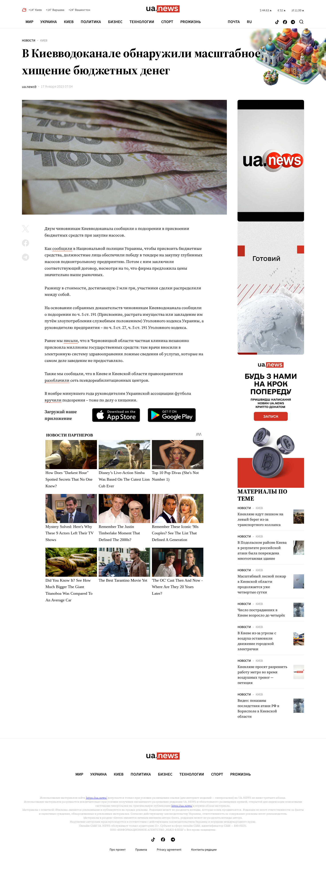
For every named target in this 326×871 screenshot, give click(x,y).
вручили (53, 400)
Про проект (118, 849)
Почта (234, 22)
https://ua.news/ (96, 798)
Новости (28, 40)
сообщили (62, 248)
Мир (29, 22)
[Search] (301, 21)
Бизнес (115, 22)
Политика (91, 22)
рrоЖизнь (190, 22)
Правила (141, 849)
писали (71, 340)
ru (249, 22)
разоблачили (57, 380)
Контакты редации (204, 849)
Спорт (167, 22)
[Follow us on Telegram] (293, 22)
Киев (69, 22)
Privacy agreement (169, 849)
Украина (48, 22)
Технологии (142, 22)
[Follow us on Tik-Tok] (277, 22)
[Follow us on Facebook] (285, 22)
